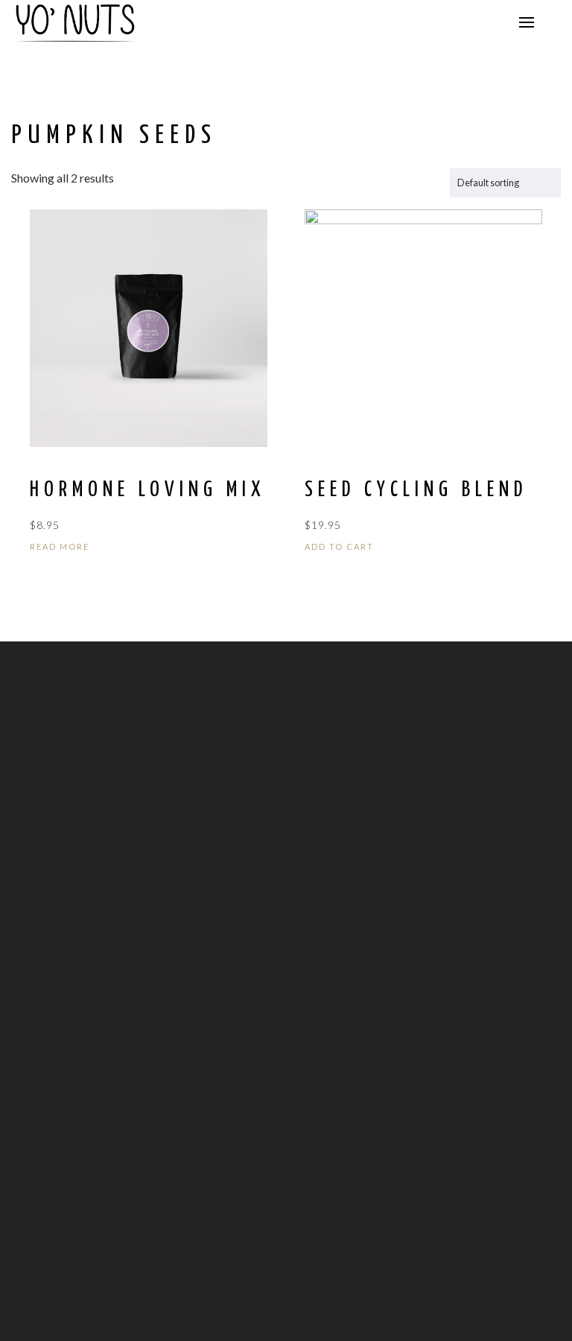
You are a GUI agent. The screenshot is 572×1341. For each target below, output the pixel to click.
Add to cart (339, 546)
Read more (59, 546)
